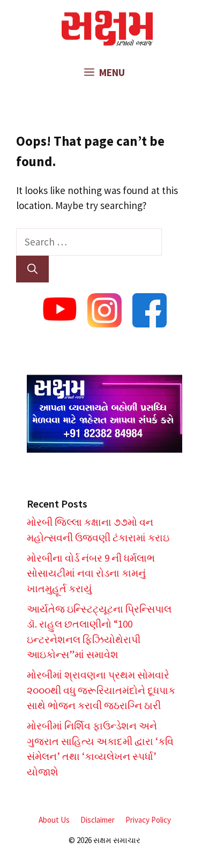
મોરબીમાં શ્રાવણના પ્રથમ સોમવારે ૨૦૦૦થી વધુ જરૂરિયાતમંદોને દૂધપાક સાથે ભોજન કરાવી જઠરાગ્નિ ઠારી (101, 690)
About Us (54, 820)
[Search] (32, 269)
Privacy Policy (148, 820)
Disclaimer (97, 820)
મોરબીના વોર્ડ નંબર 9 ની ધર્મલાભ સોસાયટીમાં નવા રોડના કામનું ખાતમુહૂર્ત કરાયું (91, 573)
